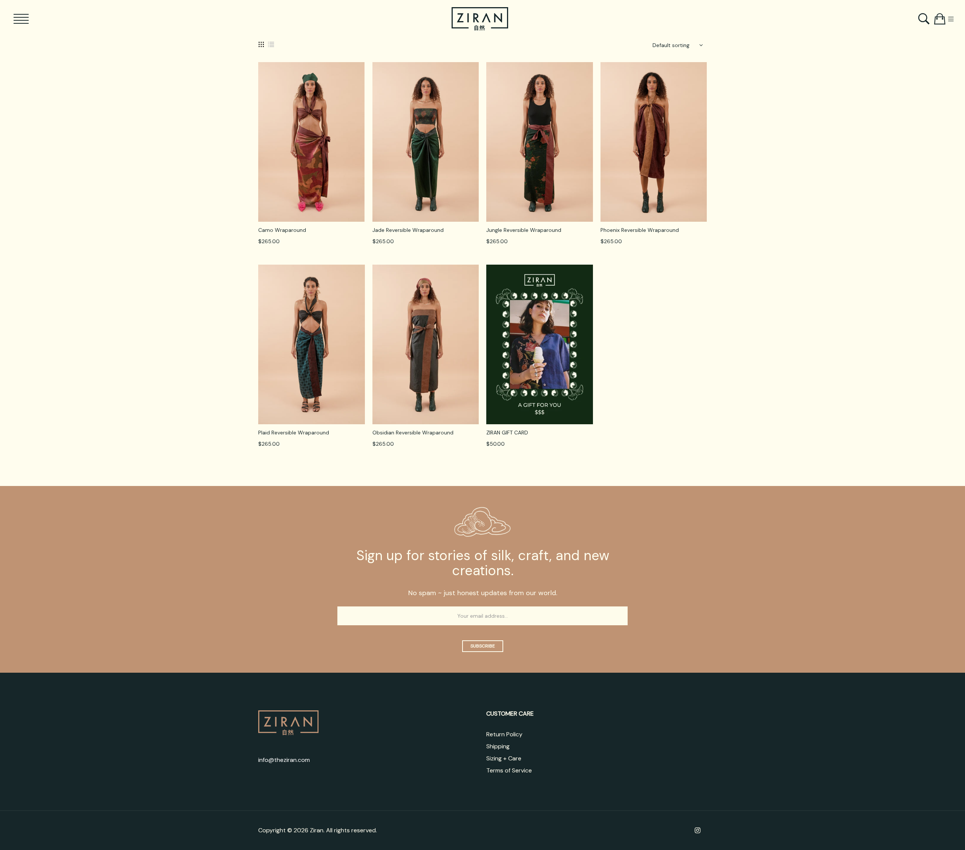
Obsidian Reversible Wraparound (412, 432)
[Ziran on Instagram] (697, 830)
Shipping (498, 746)
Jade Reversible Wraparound (408, 230)
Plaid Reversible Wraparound (293, 432)
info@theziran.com (284, 760)
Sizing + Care (503, 758)
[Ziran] (480, 19)
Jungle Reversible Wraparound (523, 230)
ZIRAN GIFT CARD (507, 432)
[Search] (924, 18)
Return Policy (504, 734)
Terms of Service (509, 770)
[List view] (271, 44)
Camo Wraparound (282, 230)
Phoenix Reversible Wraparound (639, 230)
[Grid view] (261, 44)
